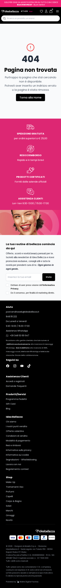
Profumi (10, 491)
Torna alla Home (30, 97)
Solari (8, 505)
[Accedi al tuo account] (46, 11)
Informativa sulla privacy (18, 450)
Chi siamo (11, 421)
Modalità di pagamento (18, 440)
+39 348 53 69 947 (19, 335)
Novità (9, 520)
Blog (8, 408)
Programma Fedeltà (16, 399)
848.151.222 (11, 316)
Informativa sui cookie (17, 454)
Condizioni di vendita (16, 435)
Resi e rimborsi (13, 445)
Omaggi (10, 515)
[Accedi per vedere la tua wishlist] (41, 11)
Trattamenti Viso (14, 486)
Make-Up (10, 482)
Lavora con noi (13, 464)
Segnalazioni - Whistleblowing (21, 459)
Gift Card (10, 403)
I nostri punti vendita (16, 426)
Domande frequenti (16, 386)
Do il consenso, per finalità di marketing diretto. (33, 293)
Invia (49, 277)
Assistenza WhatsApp (17, 330)
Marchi (9, 510)
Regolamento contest (17, 469)
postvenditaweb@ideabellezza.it (22, 311)
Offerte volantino (15, 431)
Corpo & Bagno (14, 501)
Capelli (9, 496)
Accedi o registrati (15, 381)
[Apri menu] (57, 11)
